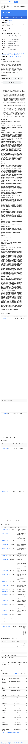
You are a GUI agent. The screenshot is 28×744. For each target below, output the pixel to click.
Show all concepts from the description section (11, 732)
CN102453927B (5, 529)
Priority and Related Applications (13, 54)
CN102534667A (5, 561)
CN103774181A (5, 448)
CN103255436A (5, 600)
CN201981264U (5, 413)
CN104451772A (5, 469)
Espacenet (10, 56)
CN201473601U (5, 591)
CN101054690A (5, 559)
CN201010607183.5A (6, 626)
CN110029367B (5, 578)
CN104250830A (5, 606)
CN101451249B (5, 544)
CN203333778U (5, 574)
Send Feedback (8, 742)
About (2, 742)
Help (9, 743)
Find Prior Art (14, 17)
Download (18, 673)
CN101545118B (5, 548)
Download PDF (7, 17)
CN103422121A (5, 581)
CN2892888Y (4, 318)
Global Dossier (15, 56)
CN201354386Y (5, 594)
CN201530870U (5, 339)
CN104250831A (5, 555)
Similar (21, 17)
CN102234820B (5, 533)
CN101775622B (5, 566)
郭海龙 (7, 22)
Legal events (18, 53)
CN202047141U (5, 540)
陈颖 (9, 22)
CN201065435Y (5, 614)
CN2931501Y (4, 610)
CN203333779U (5, 596)
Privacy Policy (3, 743)
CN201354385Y (5, 604)
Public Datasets (16, 742)
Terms (22, 742)
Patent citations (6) (7, 53)
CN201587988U (5, 353)
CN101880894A (5, 377)
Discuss (19, 56)
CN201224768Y (5, 570)
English (10, 20)
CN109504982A (5, 491)
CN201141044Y (5, 551)
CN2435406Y (4, 402)
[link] (4, 679)
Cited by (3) (14, 53)
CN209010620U (5, 589)
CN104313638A (5, 585)
